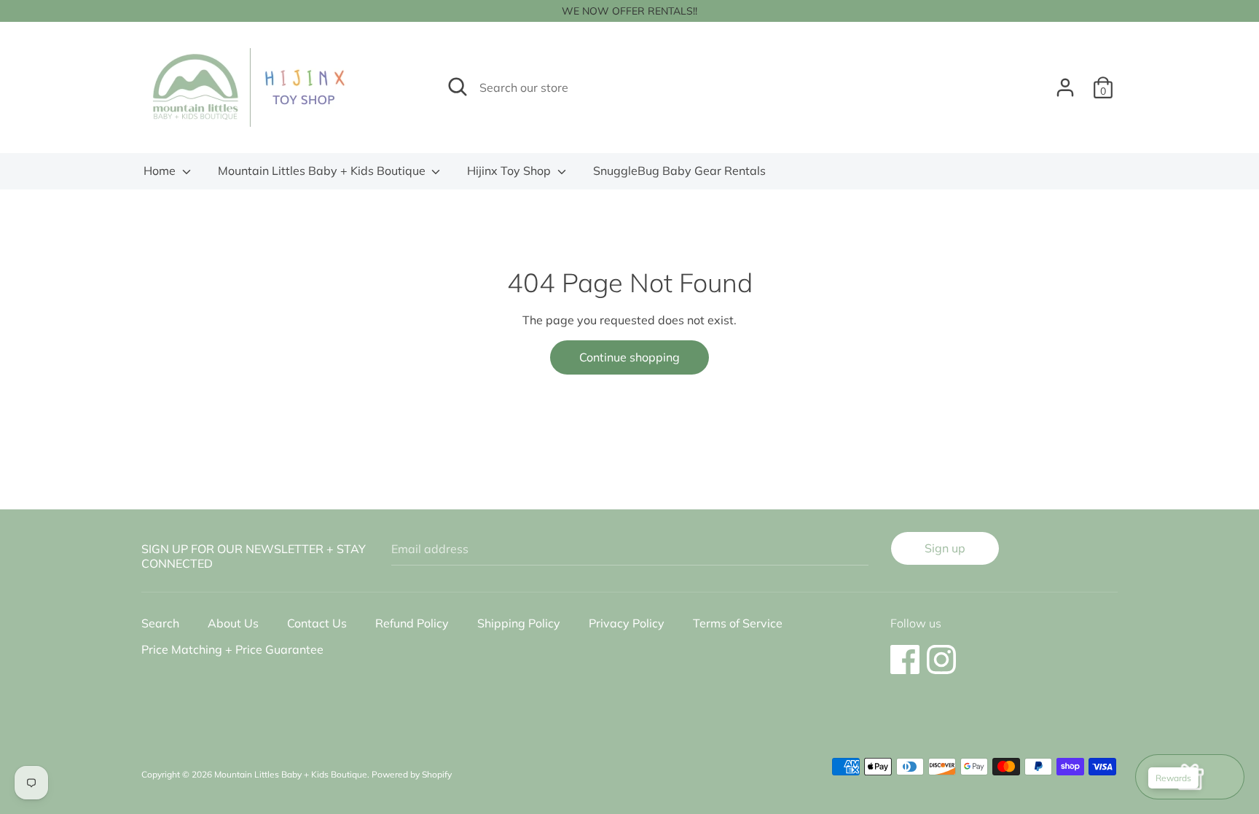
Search (160, 623)
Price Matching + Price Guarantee (232, 649)
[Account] (1065, 81)
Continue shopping (629, 357)
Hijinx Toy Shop (510, 170)
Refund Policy (412, 623)
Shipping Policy (518, 623)
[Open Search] (457, 86)
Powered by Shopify (412, 774)
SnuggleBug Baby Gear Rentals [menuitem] (679, 170)
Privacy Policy (626, 623)
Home (161, 170)
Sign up (945, 548)
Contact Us (317, 623)
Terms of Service (738, 623)
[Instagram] (941, 652)
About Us (233, 623)
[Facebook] (904, 652)
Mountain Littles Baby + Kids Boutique (323, 170)
